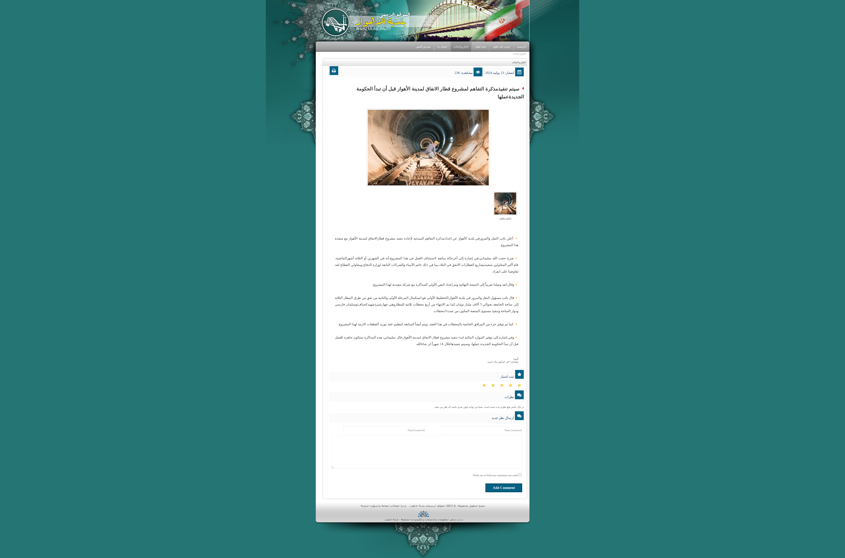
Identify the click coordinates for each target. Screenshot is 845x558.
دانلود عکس (505, 218)
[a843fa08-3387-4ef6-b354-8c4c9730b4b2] (505, 203)
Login (328, 3)
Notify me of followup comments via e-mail (495, 475)
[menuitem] (501, 47)
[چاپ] (334, 71)
